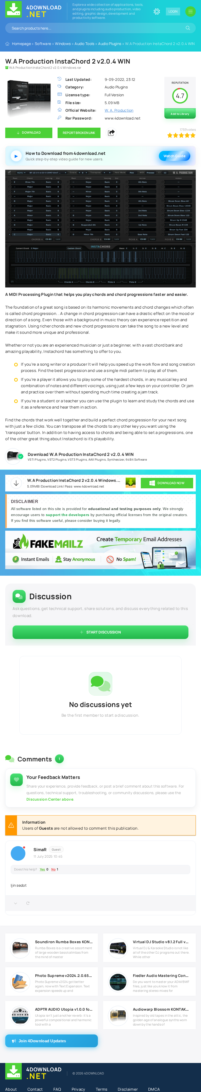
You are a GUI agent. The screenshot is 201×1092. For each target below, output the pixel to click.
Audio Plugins (109, 43)
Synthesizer (115, 459)
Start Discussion (103, 632)
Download (31, 132)
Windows (63, 43)
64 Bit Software (136, 459)
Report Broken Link (79, 133)
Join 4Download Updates (42, 1041)
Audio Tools (84, 43)
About (11, 1089)
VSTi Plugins (37, 459)
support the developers (68, 515)
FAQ (57, 1089)
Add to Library (180, 114)
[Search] (188, 28)
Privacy (78, 1089)
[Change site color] (157, 11)
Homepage (21, 43)
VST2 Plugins (56, 459)
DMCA (154, 1089)
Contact (35, 1089)
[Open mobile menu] (190, 11)
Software (43, 43)
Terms (102, 1089)
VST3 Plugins (77, 459)
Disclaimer (128, 1089)
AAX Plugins (97, 459)
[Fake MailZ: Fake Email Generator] (100, 550)
